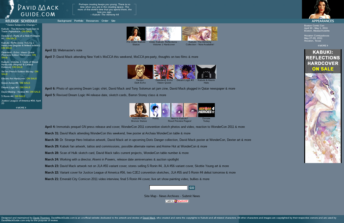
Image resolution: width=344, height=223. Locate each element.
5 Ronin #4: (13, 96)
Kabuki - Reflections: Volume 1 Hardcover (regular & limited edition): (20, 45)
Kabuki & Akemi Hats (206, 81)
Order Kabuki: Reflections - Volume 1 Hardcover (163, 43)
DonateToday (206, 119)
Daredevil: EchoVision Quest (164, 81)
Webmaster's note (70, 50)
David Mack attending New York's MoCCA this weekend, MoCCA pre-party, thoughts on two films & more (127, 57)
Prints (156, 118)
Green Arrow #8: (15, 83)
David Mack (149, 217)
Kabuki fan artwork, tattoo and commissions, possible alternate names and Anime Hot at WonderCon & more (133, 146)
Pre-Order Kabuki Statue (136, 43)
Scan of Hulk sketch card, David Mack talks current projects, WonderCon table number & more (124, 153)
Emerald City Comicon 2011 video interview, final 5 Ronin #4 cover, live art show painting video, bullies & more (134, 179)
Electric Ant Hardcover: (19, 78)
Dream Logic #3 (185, 80)
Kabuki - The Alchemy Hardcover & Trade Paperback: (20, 30)
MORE (21, 107)
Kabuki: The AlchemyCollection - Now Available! (200, 43)
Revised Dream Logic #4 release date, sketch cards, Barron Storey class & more (111, 95)
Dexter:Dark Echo (140, 81)
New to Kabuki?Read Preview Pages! (179, 119)
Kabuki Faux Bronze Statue (139, 119)
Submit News (191, 196)
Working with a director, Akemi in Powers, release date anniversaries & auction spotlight (119, 159)
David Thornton (41, 217)
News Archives (169, 196)
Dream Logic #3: (15, 87)
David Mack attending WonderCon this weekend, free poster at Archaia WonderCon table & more (125, 133)
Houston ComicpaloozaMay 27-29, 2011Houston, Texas (316, 38)
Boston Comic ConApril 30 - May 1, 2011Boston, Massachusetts (316, 28)
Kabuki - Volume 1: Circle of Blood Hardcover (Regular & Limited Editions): (19, 64)
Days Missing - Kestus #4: (20, 92)
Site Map (150, 196)
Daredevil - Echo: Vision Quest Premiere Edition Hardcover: (18, 55)
